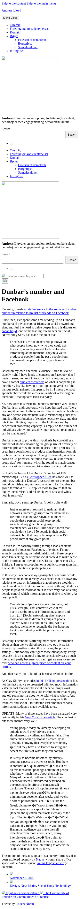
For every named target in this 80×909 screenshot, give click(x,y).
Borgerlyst (25, 43)
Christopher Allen (40, 477)
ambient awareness (32, 382)
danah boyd (9, 331)
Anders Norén (24, 904)
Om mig (15, 25)
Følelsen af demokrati (32, 39)
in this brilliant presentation (53, 680)
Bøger (14, 36)
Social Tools (46, 885)
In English (16, 51)
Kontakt (15, 32)
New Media (28, 885)
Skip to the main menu (41, 3)
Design (14, 885)
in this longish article (50, 863)
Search (6, 129)
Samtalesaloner (28, 47)
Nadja (40, 859)
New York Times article (40, 717)
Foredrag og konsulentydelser (29, 28)
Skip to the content (14, 3)
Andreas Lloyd (11, 10)
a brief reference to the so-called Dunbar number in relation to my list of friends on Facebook (39, 311)
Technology (63, 885)
